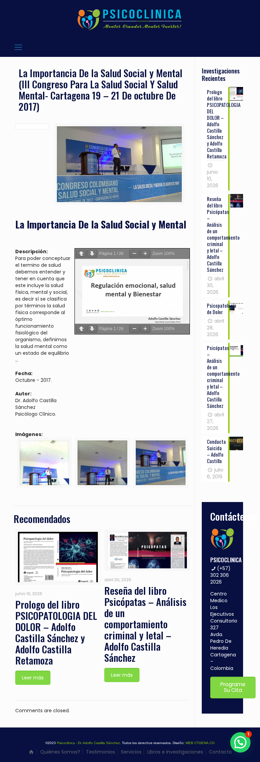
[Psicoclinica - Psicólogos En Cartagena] (130, 19)
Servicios (131, 751)
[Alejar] (134, 254)
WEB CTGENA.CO (200, 743)
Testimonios (100, 751)
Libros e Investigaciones (175, 751)
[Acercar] (145, 254)
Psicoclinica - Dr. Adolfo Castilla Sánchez (88, 743)
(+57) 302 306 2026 (220, 575)
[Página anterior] (81, 254)
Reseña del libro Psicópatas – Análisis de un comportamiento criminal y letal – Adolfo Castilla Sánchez (145, 624)
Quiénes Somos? (60, 751)
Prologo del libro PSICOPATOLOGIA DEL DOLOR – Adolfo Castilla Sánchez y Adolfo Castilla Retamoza (56, 632)
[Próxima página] (92, 254)
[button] (240, 742)
